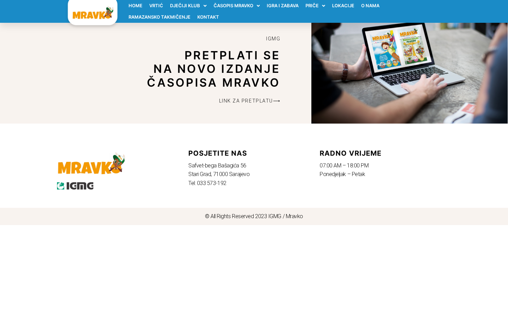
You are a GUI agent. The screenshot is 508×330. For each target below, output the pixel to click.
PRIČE (312, 5)
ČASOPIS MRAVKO (233, 5)
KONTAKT (208, 17)
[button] (250, 101)
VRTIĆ (156, 5)
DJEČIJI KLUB (185, 5)
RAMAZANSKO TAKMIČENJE (159, 17)
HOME (135, 5)
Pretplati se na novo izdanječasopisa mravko (213, 68)
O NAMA (370, 5)
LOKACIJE (343, 5)
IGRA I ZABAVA (283, 5)
